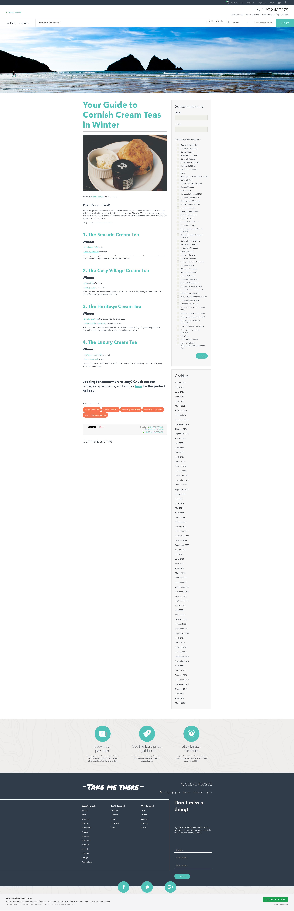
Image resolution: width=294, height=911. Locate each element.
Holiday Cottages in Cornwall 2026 (193, 308)
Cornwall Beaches (188, 159)
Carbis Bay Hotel (91, 359)
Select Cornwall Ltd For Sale (192, 326)
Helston (144, 815)
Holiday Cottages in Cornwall (193, 313)
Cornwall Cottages (188, 225)
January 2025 (180, 471)
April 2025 (179, 457)
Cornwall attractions (189, 148)
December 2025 (182, 420)
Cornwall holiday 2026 (190, 300)
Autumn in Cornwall (189, 272)
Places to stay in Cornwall (191, 286)
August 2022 (180, 605)
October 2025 (181, 429)
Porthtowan (86, 840)
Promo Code (186, 190)
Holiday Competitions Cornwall (194, 176)
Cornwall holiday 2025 (153, 410)
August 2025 (180, 438)
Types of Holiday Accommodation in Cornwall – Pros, (193, 345)
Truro (113, 828)
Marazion (144, 819)
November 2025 (182, 424)
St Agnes (85, 853)
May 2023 (179, 564)
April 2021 (179, 638)
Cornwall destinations (190, 283)
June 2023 (179, 559)
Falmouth (115, 810)
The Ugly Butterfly (91, 252)
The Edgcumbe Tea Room (94, 323)
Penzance (144, 823)
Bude (84, 815)
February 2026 (181, 410)
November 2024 (182, 480)
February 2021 (181, 647)
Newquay (85, 819)
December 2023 (182, 531)
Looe (113, 819)
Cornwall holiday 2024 (190, 197)
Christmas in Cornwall (190, 162)
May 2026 (179, 397)
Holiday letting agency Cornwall (190, 331)
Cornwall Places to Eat (131, 410)
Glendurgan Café (91, 319)
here (138, 386)
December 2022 (182, 587)
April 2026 (179, 401)
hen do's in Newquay (189, 248)
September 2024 (182, 489)
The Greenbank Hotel (93, 355)
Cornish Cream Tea (110, 410)
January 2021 (180, 652)
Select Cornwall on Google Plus (170, 887)
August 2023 (180, 550)
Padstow (85, 823)
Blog (272, 2)
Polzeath (85, 832)
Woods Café (89, 283)
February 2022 (181, 619)
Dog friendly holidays (189, 145)
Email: (178, 124)
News (183, 173)
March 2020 (180, 670)
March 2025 (180, 461)
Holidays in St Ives (188, 166)
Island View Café (91, 247)
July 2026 (179, 387)
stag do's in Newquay (189, 244)
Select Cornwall (97, 197)
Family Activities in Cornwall (192, 262)
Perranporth (87, 828)
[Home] (161, 792)
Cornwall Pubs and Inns (190, 241)
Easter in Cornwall (188, 258)
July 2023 (179, 554)
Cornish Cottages (188, 208)
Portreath (85, 845)
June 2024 (179, 503)
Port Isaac (86, 836)
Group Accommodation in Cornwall (191, 230)
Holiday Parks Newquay (190, 201)
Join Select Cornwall (189, 339)
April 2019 (179, 698)
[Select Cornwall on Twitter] (279, 2)
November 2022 (182, 591)
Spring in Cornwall (188, 255)
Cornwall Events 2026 (190, 304)
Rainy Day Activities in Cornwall (194, 297)
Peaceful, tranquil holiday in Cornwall (192, 236)
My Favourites (235, 2)
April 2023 (179, 568)
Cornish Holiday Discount (191, 183)
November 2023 (182, 536)
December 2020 (182, 656)
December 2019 (182, 680)
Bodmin (85, 810)
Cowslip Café (89, 287)
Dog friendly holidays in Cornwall (190, 321)
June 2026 (179, 392)
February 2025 (181, 466)
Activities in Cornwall (189, 155)
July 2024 (179, 499)
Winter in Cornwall (92, 410)
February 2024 (181, 522)
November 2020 (182, 661)
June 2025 (179, 448)
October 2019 (181, 689)
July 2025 (179, 443)
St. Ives (143, 828)
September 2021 (182, 633)
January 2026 (180, 415)
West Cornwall (268, 15)
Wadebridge (87, 862)
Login (249, 2)
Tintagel (85, 858)
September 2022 (182, 601)
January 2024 (180, 526)
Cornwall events (187, 265)
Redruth (85, 849)
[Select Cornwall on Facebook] (285, 2)
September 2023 (182, 545)
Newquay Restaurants (190, 211)
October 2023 (181, 540)
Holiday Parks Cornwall (190, 204)
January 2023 (180, 582)
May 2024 (179, 508)
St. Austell (115, 823)
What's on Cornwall (189, 269)
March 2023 (180, 573)
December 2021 (182, 629)
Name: (178, 112)
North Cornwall (236, 15)
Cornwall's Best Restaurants (95, 415)
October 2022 (181, 596)
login (208, 792)
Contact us (198, 792)
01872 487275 (274, 9)
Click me (182, 876)
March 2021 (180, 642)
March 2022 (180, 615)
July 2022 (179, 610)
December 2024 (182, 475)
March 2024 (180, 517)
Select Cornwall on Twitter (147, 887)
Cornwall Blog (186, 180)
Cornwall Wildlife (188, 276)
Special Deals (283, 15)
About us (186, 792)
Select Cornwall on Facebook (123, 887)
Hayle (143, 810)
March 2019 (180, 703)
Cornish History (187, 152)
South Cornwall (252, 15)
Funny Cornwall (187, 218)
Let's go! (285, 22)
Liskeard (114, 815)
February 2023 (181, 577)
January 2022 (180, 624)
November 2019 (182, 684)
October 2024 (181, 485)
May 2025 (179, 452)
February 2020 (181, 675)
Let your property (172, 792)
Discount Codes (187, 187)
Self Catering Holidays (190, 293)
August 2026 (180, 383)
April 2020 (179, 666)
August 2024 (180, 494)
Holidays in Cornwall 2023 (191, 194)
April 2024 (179, 513)
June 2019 (179, 694)
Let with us (185, 336)
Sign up (262, 2)
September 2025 (182, 434)
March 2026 (180, 406)
